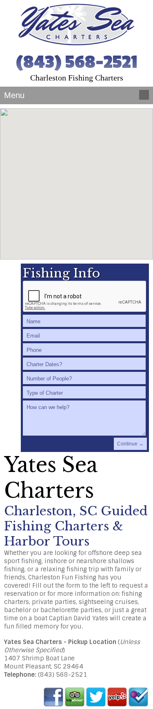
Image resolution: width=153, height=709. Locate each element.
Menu (12, 95)
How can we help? (48, 407)
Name (33, 321)
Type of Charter (45, 393)
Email (33, 336)
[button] (77, 179)
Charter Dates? (44, 364)
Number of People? (49, 379)
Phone (34, 350)
